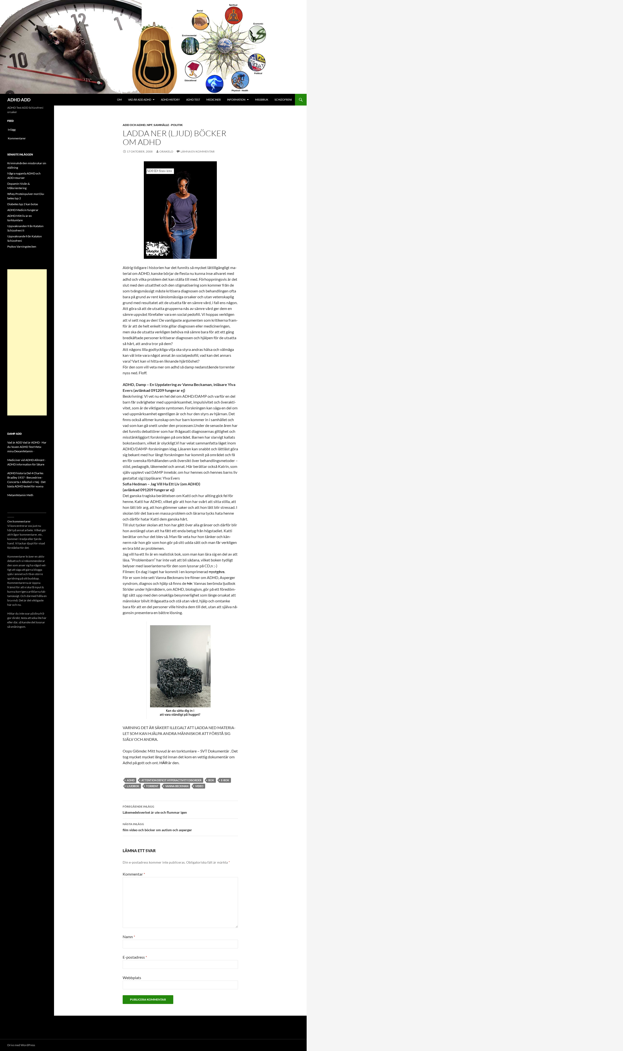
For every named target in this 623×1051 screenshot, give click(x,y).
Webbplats (132, 977)
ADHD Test (193, 99)
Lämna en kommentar (198, 151)
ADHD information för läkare (25, 464)
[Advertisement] (27, 342)
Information (236, 99)
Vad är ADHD (31, 442)
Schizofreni (283, 99)
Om (119, 99)
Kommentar (134, 874)
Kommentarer (17, 138)
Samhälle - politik (168, 125)
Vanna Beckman (176, 786)
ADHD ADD (18, 99)
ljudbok (133, 786)
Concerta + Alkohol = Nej (23, 482)
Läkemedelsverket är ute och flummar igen (155, 809)
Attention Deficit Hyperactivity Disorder (171, 780)
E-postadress (135, 957)
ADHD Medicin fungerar (22, 210)
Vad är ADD (14, 442)
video (199, 786)
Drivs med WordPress (21, 1045)
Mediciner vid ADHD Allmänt (25, 460)
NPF (149, 125)
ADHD (131, 780)
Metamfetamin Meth (20, 495)
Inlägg (12, 129)
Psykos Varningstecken (21, 246)
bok (211, 780)
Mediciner (213, 99)
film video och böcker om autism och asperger (157, 827)
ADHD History (170, 99)
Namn (129, 936)
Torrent (152, 786)
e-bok (225, 780)
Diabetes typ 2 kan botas (22, 204)
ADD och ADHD (134, 125)
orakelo (166, 151)
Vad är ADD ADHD (139, 99)
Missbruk (261, 99)
